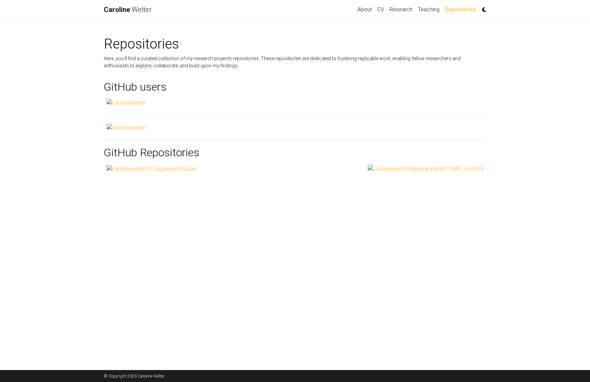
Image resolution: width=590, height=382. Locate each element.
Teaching (428, 9)
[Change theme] (482, 7)
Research (401, 9)
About (364, 9)
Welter (128, 9)
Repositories (462, 9)
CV (380, 9)
